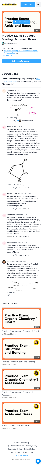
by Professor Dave (9, 364)
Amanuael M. (12, 194)
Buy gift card (15, 452)
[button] (38, 461)
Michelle (10, 215)
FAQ (7, 446)
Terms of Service (17, 446)
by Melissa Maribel (9, 334)
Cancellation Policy (15, 449)
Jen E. (9, 261)
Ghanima (10, 90)
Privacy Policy (31, 446)
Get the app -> (22, 455)
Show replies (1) (24, 188)
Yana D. (10, 127)
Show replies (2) (27, 121)
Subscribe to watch (20, 61)
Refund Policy (29, 449)
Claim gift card (28, 452)
